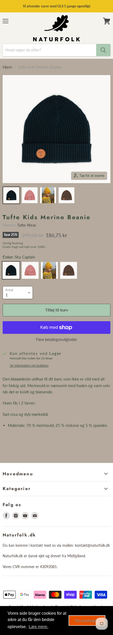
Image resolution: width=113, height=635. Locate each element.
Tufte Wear (26, 225)
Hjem (7, 67)
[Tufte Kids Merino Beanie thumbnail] (11, 195)
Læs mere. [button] (38, 626)
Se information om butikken (29, 366)
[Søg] (103, 50)
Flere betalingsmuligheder (56, 340)
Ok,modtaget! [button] (87, 620)
